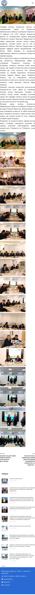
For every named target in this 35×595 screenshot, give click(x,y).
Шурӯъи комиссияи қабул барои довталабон (20, 526)
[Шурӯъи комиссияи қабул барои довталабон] (5, 528)
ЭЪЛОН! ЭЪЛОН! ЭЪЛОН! (16, 478)
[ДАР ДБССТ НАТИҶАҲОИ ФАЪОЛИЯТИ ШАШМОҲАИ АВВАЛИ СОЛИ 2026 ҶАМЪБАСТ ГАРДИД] (5, 547)
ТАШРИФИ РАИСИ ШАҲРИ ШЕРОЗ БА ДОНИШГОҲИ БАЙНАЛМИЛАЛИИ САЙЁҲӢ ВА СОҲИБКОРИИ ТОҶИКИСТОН (22, 489)
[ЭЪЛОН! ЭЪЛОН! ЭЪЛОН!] (5, 481)
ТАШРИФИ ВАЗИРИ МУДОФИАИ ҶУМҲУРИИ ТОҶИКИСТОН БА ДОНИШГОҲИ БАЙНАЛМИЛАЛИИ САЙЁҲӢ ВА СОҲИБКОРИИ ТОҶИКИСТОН (22, 518)
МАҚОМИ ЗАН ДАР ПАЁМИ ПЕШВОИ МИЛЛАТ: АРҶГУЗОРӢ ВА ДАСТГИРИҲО (8, 458)
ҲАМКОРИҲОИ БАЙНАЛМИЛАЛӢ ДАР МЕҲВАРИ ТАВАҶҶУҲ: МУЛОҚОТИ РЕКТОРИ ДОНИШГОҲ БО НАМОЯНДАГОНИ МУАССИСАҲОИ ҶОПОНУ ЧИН (22, 499)
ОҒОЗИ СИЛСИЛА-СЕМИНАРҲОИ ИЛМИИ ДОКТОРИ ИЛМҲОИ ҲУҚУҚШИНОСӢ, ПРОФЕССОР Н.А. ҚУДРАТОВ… (28, 460)
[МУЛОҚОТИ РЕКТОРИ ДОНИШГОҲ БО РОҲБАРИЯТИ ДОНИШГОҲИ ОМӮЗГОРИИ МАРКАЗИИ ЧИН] (5, 509)
